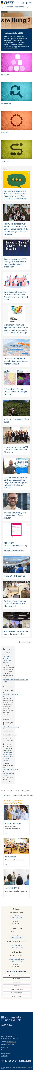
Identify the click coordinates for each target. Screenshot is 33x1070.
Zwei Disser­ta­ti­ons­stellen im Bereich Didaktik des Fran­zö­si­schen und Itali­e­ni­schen (16, 296)
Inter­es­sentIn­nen (13, 823)
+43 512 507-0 (11, 1041)
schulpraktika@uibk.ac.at (16, 959)
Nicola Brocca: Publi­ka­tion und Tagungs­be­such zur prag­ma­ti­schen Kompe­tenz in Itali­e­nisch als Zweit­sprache (16, 482)
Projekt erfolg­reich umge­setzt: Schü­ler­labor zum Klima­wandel (15, 603)
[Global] (26, 3)
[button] (3, 32)
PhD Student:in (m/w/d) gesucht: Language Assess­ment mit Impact (16, 361)
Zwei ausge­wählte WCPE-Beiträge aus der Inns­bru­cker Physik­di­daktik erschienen (15, 263)
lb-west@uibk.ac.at (16, 945)
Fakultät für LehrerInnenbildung (16, 7)
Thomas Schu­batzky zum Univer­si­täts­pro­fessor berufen (15, 515)
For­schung (6, 103)
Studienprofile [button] (17, 996)
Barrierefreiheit (6, 1053)
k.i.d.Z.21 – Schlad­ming (14, 575)
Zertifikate (4, 1056)
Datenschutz (5, 1050)
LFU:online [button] (17, 978)
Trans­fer (5, 161)
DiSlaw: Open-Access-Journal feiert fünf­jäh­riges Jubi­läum (15, 391)
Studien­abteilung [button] (17, 992)
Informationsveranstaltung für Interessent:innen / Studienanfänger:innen (11, 731)
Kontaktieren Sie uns (7, 1044)
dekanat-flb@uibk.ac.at (16, 916)
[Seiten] (30, 3)
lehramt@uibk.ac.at (16, 936)
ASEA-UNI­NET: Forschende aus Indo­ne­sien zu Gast (16, 632)
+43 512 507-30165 (16, 947)
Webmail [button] (17, 985)
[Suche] (23, 3)
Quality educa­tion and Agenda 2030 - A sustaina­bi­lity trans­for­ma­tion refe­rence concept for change (16, 328)
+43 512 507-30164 (16, 961)
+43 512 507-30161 (16, 918)
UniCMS (9, 1067)
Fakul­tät (5, 132)
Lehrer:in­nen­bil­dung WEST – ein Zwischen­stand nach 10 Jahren (16, 449)
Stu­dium (5, 74)
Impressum (4, 1047)
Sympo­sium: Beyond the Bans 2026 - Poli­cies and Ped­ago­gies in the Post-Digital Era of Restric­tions (15, 195)
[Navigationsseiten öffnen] (2, 7)
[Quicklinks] (27, 3)
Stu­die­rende (10, 856)
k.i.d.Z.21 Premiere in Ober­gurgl (16, 420)
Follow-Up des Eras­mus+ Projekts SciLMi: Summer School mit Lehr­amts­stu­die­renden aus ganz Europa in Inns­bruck (16, 228)
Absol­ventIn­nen (12, 887)
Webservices (14, 1067)
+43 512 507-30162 (16, 938)
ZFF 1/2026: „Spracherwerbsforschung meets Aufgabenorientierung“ (15, 547)
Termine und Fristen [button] (17, 989)
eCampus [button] (17, 982)
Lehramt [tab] (7, 795)
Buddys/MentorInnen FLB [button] (17, 975)
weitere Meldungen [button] (26, 642)
